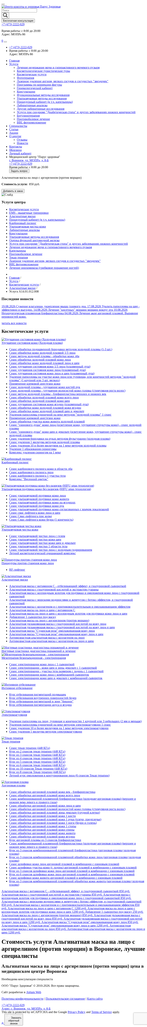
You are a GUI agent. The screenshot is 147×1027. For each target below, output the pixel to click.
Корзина (15, 150)
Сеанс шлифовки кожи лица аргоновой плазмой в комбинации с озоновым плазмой (64, 864)
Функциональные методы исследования (43, 95)
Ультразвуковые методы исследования (42, 98)
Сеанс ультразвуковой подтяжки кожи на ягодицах (42, 502)
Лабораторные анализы (32, 105)
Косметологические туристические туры (43, 71)
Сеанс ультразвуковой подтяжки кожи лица (37, 495)
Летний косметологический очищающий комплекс (42, 553)
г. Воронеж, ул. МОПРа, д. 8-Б (29, 160)
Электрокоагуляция (14, 714)
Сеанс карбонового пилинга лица (31, 472)
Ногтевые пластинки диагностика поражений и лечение (39, 651)
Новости (22, 143)
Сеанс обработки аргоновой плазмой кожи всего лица (44, 795)
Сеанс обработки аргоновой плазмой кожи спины (41, 829)
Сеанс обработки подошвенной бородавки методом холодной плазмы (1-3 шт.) (60, 349)
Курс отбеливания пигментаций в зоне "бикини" (41, 701)
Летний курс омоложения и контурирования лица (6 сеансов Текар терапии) (59, 775)
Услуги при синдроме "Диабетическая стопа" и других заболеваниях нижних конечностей (76, 112)
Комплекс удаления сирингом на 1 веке (35, 452)
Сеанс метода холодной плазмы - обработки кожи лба (44, 356)
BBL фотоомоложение (31, 122)
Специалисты (18, 126)
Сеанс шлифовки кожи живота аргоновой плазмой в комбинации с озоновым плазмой (65, 877)
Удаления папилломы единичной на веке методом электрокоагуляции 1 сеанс (60, 724)
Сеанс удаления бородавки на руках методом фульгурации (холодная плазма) (59, 438)
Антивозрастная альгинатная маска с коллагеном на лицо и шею (51, 641)
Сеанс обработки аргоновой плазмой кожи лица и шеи (45, 805)
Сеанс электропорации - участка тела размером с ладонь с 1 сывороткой (56, 671)
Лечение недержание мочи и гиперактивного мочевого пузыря (58, 67)
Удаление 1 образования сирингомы (32, 449)
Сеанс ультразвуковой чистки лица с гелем (37, 536)
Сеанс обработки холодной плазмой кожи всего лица (44, 397)
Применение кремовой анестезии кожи (34, 383)
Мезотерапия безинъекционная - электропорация (34, 657)
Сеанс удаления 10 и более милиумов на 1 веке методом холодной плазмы (57, 445)
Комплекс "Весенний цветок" (28, 479)
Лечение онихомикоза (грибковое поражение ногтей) (44, 267)
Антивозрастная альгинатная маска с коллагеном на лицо (47, 637)
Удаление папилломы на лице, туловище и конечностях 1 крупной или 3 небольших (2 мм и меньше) (75, 721)
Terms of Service (101, 1012)
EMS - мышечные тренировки (29, 212)
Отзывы (22, 139)
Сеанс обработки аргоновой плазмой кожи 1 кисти (42, 816)
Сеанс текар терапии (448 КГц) (29, 748)
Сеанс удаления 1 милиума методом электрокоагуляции (45, 731)
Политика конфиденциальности (22, 998)
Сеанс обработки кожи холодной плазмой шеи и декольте (46, 411)
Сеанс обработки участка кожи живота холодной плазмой (47, 421)
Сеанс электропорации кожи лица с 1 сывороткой (41, 664)
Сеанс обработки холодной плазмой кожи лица (40, 359)
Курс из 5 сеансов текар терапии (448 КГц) (37, 761)
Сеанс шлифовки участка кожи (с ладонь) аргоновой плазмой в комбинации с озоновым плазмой (73, 867)
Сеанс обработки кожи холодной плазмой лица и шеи (44, 363)
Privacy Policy (76, 1012)
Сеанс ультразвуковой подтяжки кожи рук (36, 505)
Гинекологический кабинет (35, 88)
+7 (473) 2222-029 (13, 24)
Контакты (15, 146)
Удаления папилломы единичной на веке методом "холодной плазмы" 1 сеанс (60, 414)
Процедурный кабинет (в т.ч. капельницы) (45, 101)
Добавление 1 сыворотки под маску (32, 617)
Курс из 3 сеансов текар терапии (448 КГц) (37, 754)
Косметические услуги (32, 74)
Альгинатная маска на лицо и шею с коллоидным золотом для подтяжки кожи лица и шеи (68, 613)
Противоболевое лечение (33, 119)
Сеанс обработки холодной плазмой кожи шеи (39, 400)
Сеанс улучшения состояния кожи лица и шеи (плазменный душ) (51, 373)
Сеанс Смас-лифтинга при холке (30, 516)
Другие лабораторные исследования (40, 108)
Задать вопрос (19, 171)
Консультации (26, 91)
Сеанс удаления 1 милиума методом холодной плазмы (44, 442)
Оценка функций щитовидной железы (34, 240)
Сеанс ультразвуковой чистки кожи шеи (35, 539)
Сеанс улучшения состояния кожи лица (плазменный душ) (47, 370)
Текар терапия (18, 257)
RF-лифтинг (17, 569)
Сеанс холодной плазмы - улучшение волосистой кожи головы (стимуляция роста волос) (67, 390)
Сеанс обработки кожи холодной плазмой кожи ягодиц (45, 407)
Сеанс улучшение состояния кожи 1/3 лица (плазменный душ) (49, 366)
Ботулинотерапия (28, 115)
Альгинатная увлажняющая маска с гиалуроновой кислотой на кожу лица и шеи (62, 627)
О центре (15, 136)
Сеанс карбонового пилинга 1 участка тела (37, 475)
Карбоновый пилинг (22, 223)
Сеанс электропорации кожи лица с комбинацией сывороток (49, 674)
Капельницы (17, 250)
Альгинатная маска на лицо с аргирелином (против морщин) (49, 620)
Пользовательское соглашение (65, 998)
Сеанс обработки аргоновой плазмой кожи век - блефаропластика (52, 791)
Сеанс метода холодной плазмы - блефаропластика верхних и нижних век (57, 394)
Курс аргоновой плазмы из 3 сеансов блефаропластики (45, 840)
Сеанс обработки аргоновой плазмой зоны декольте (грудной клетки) (54, 812)
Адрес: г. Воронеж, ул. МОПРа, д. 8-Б (26, 1008)
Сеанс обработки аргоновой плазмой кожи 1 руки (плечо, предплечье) (55, 819)
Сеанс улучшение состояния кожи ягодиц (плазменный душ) (49, 404)
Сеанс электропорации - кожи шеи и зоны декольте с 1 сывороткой (53, 667)
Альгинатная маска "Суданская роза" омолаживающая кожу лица (52, 630)
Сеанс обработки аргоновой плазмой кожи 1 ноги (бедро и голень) (53, 822)
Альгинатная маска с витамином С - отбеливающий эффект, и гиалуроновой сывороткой (67, 586)
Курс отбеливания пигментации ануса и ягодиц (40, 704)
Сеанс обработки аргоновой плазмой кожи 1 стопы (42, 826)
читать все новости (14, 323)
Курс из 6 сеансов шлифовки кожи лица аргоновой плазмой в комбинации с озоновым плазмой (72, 874)
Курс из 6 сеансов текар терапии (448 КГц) (37, 765)
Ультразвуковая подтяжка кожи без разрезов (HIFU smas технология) (46, 489)
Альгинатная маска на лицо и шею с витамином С (42, 610)
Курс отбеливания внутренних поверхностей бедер (42, 698)
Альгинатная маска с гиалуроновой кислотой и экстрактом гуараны (54, 589)
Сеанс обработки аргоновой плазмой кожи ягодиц (42, 836)
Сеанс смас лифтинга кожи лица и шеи (34, 512)
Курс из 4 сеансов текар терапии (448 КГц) (37, 758)
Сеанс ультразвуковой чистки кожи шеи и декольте (42, 543)
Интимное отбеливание (17, 688)
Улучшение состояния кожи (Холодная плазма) (32, 342)
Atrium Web (33, 992)
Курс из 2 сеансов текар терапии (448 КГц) (37, 751)
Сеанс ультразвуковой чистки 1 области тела (38, 546)
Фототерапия (25, 77)
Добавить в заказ (13, 191)
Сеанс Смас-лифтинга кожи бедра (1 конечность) (41, 519)
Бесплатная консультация (18, 20)
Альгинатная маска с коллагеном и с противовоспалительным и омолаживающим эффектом (69, 606)
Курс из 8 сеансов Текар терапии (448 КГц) (37, 772)
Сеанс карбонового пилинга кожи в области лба (40, 468)
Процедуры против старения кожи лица (28, 563)
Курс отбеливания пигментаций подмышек (37, 694)
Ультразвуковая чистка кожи (27, 226)
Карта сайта (95, 998)
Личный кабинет (20, 153)
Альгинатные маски (22, 216)
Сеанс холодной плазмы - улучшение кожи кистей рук (44, 387)
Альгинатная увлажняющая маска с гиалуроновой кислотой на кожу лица (57, 623)
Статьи (13, 129)
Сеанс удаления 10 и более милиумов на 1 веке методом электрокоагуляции (59, 728)
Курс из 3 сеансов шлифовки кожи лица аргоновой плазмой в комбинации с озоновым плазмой (72, 871)
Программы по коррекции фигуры (39, 84)
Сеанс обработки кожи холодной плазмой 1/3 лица (42, 352)
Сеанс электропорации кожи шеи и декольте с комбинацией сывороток (55, 678)
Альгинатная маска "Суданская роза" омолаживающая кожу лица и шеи (56, 634)
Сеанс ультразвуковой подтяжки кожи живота (39, 499)
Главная (14, 60)
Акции (13, 132)
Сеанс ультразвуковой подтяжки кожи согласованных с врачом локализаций (59, 509)
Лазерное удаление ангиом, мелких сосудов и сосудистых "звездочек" (62, 81)
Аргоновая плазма (13, 785)
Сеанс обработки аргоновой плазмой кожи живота (42, 833)
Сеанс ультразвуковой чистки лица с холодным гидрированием (50, 549)
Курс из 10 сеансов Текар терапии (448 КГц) (38, 768)
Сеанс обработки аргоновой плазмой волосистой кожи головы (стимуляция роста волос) (67, 809)
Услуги (13, 64)
